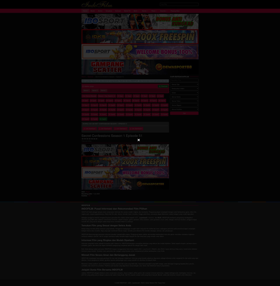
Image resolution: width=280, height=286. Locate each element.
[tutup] (138, 140)
